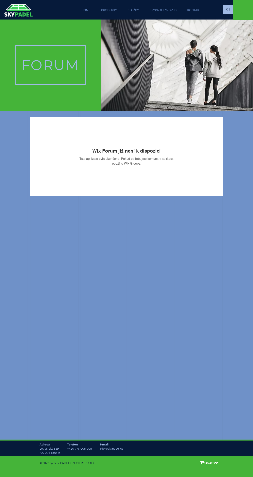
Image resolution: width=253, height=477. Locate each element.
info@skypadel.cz (111, 448)
